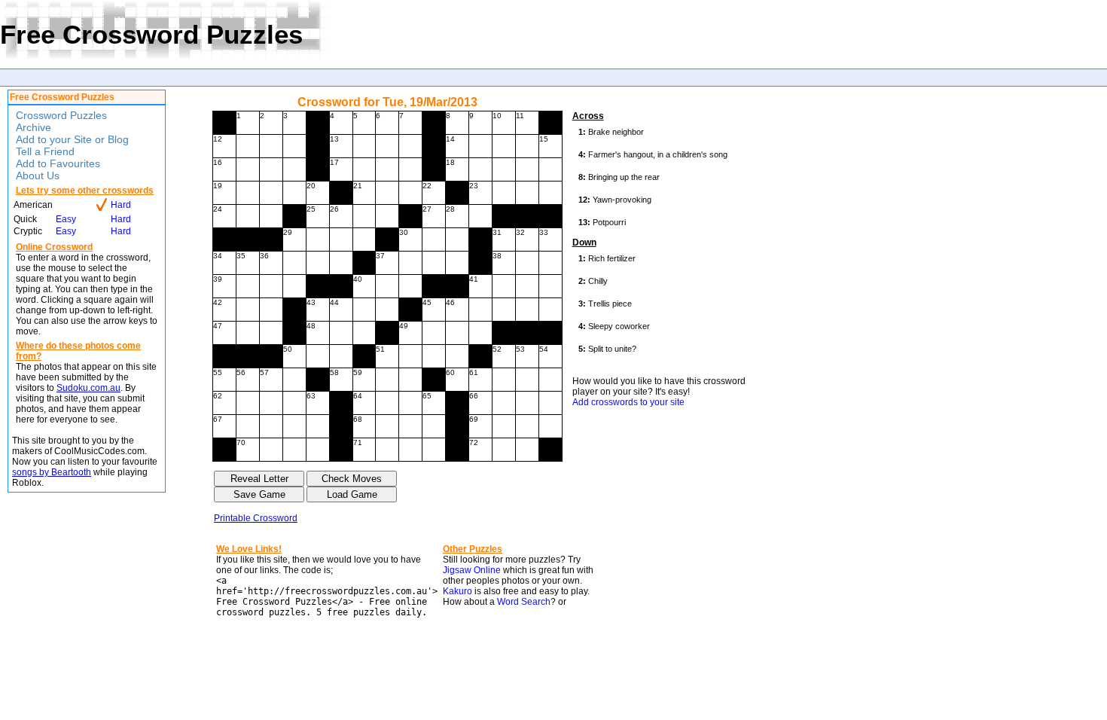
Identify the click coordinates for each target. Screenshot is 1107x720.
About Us (37, 175)
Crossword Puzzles (61, 115)
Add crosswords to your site (628, 402)
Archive (33, 127)
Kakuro (457, 591)
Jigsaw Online (472, 570)
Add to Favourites (58, 163)
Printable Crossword (255, 518)
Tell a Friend (45, 151)
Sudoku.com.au (88, 388)
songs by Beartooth (51, 472)
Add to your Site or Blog (72, 139)
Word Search (523, 601)
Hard (121, 205)
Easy (66, 219)
